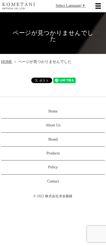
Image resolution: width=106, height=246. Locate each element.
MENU (98, 6)
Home (53, 111)
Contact (53, 181)
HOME (6, 62)
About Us (53, 125)
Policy (53, 167)
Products (53, 153)
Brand (53, 139)
